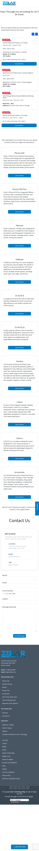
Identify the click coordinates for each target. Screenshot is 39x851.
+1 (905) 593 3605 (19, 847)
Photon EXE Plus (7, 684)
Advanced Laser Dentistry (10, 703)
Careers (4, 769)
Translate (25, 802)
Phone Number (7, 591)
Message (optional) (9, 607)
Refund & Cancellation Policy (11, 778)
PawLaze (5, 712)
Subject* (5, 599)
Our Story (5, 740)
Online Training (6, 728)
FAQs (3, 766)
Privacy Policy (6, 775)
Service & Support (7, 759)
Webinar (4, 731)
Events (4, 750)
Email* (4, 583)
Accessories (5, 693)
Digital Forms (6, 756)
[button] (36, 34)
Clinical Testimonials (8, 753)
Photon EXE (5, 681)
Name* (4, 575)
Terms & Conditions (8, 772)
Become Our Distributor (9, 762)
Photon (4, 687)
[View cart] (30, 3)
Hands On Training (8, 724)
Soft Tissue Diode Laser (9, 697)
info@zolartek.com (10, 672)
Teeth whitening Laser (9, 700)
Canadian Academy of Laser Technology (14, 734)
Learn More (19, 176)
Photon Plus (6, 690)
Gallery (4, 746)
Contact (4, 743)
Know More (19, 64)
